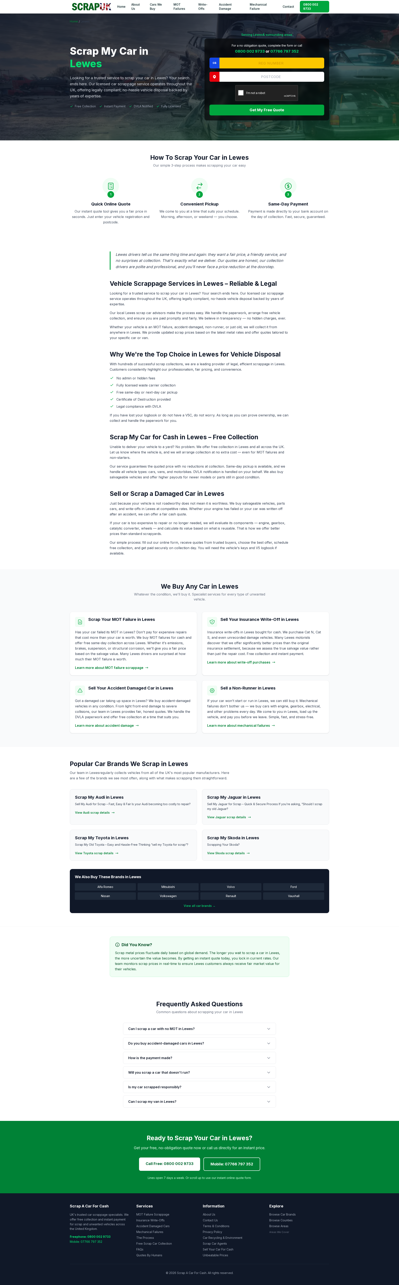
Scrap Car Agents (215, 1243)
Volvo (231, 887)
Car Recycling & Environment (222, 1237)
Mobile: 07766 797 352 (232, 1164)
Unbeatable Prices (215, 1255)
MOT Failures (179, 6)
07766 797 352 (284, 51)
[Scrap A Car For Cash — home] (92, 6)
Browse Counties (281, 1220)
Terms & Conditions (216, 1226)
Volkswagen (168, 896)
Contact (288, 6)
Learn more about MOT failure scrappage (109, 668)
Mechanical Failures (149, 1232)
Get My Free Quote (267, 110)
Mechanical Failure (258, 6)
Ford (294, 887)
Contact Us (210, 1220)
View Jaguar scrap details (226, 817)
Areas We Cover (279, 1232)
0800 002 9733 (310, 6)
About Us (135, 6)
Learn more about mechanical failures (238, 725)
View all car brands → (200, 905)
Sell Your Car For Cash (218, 1249)
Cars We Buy (156, 6)
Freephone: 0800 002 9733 (90, 1236)
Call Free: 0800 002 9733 (169, 1163)
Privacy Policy (212, 1232)
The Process (145, 1237)
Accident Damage (225, 6)
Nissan (105, 896)
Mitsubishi (168, 887)
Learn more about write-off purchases (238, 662)
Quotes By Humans (149, 1255)
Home (121, 6)
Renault (231, 896)
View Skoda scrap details (226, 853)
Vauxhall (293, 896)
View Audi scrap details (92, 812)
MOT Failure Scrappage (152, 1214)
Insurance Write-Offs (150, 1220)
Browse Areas (278, 1226)
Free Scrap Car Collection (154, 1243)
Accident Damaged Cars (153, 1226)
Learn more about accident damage (104, 725)
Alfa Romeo (105, 887)
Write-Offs (202, 6)
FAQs (139, 1249)
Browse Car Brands (282, 1214)
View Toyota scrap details (94, 853)
